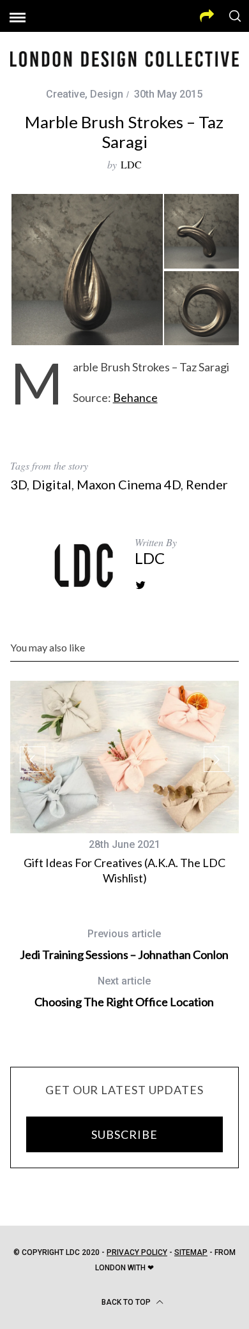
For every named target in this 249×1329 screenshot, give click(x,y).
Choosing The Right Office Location (124, 992)
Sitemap (190, 1252)
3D (18, 484)
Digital (52, 484)
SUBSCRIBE (124, 1134)
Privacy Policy (137, 1252)
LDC (131, 164)
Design (106, 94)
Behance (135, 397)
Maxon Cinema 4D (129, 484)
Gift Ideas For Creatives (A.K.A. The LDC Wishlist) (124, 870)
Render (207, 484)
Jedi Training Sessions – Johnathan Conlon (124, 944)
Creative (65, 94)
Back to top (127, 1302)
